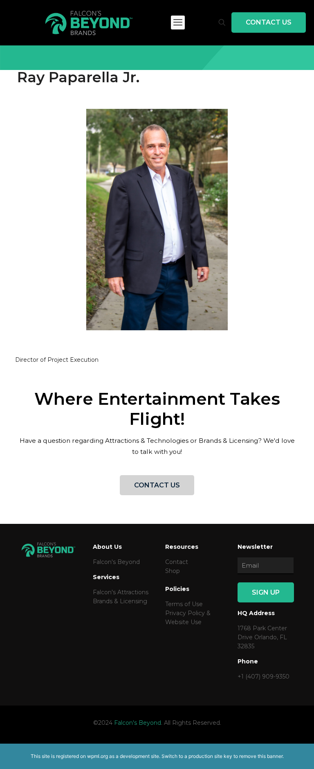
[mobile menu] (178, 22)
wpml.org (97, 756)
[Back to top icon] (274, 752)
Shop (172, 571)
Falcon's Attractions (120, 592)
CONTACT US (269, 22)
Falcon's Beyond (116, 562)
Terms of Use (184, 604)
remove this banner (261, 756)
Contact (176, 562)
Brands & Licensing (120, 601)
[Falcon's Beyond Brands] (89, 22)
